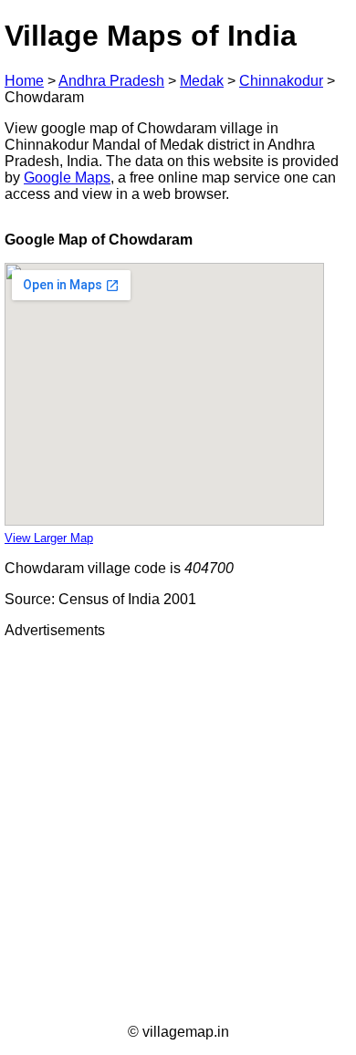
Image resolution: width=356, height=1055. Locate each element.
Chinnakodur (281, 81)
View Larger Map (49, 538)
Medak (202, 81)
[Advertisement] (178, 831)
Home (24, 81)
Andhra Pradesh (111, 81)
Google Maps (67, 177)
